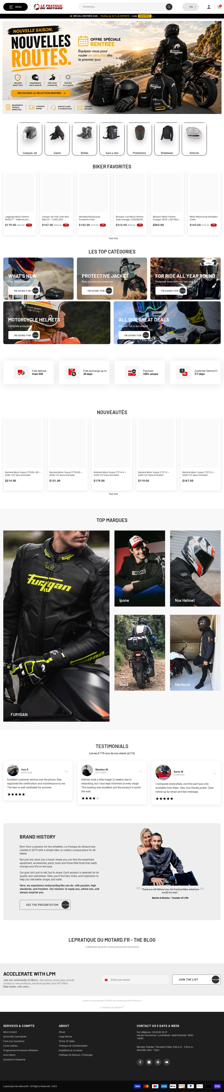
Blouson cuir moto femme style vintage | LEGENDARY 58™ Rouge (130, 218)
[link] (139, 569)
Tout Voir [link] (113, 238)
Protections (139, 153)
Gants (57, 153)
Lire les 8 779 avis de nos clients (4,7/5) (112, 753)
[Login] (209, 7)
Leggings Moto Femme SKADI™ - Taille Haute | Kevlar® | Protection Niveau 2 (19, 218)
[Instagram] (149, 1062)
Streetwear (167, 153)
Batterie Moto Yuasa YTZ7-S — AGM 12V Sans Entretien (154, 473)
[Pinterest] (157, 1062)
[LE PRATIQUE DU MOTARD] (30, 136)
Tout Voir (113, 494)
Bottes (84, 153)
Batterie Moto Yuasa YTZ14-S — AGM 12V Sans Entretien (110, 473)
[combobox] (122, 7)
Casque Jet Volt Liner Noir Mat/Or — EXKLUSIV (55, 218)
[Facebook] (140, 1062)
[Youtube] (166, 1062)
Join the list (188, 979)
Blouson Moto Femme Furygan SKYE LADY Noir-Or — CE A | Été (167, 218)
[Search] (126, 7)
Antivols (194, 153)
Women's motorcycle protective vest (89, 218)
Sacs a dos (112, 153)
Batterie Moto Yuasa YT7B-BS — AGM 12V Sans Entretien (65, 473)
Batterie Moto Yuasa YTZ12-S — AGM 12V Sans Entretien (198, 473)
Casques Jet (30, 153)
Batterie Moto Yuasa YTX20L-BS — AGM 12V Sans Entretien (23, 473)
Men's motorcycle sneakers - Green (204, 218)
